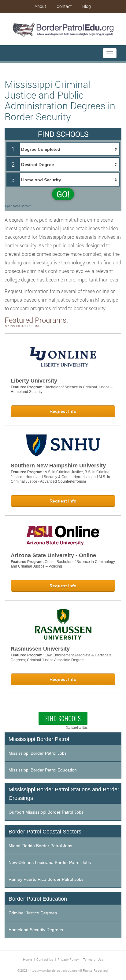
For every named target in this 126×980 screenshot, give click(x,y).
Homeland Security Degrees (36, 929)
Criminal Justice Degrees (33, 912)
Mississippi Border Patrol (39, 739)
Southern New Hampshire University (58, 466)
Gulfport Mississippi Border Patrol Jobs (46, 812)
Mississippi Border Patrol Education (43, 770)
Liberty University (34, 381)
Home (27, 959)
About (40, 6)
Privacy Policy (68, 959)
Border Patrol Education (38, 899)
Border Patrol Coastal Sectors (45, 832)
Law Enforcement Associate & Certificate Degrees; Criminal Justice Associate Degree (61, 657)
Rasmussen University (40, 649)
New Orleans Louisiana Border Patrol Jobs (50, 862)
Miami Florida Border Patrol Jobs (40, 845)
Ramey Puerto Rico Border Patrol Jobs (46, 879)
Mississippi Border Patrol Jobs (38, 753)
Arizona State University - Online (53, 555)
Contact (64, 6)
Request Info (63, 411)
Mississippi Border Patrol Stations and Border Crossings (64, 793)
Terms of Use (93, 959)
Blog (86, 6)
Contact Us (44, 959)
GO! (63, 194)
